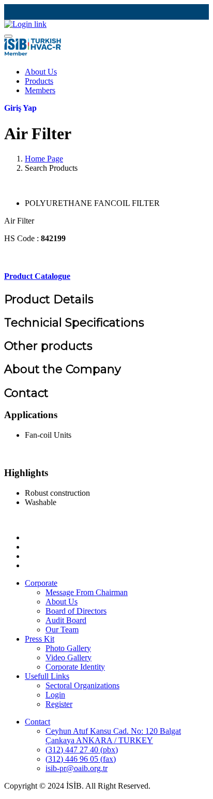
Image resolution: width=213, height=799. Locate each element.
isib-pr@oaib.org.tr (76, 768)
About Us (41, 71)
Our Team (62, 629)
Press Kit (39, 638)
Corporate (41, 583)
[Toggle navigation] (8, 36)
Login (55, 694)
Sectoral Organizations (82, 685)
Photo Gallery (68, 648)
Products (39, 81)
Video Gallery (68, 657)
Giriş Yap (20, 107)
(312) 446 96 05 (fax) (80, 758)
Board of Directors (75, 610)
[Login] (25, 24)
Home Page (44, 158)
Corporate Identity (75, 666)
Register (58, 704)
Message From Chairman (86, 592)
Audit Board (65, 620)
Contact (37, 721)
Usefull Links (47, 676)
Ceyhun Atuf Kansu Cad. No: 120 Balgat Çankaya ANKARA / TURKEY (113, 736)
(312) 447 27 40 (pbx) (81, 749)
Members (40, 90)
